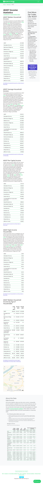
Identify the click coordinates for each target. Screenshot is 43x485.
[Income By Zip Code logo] (8, 1)
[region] (13, 379)
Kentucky (8, 4)
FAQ (3, 473)
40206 (11, 34)
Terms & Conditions (30, 473)
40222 (17, 33)
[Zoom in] (4, 367)
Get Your (32, 67)
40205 (10, 33)
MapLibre (8, 390)
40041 (9, 23)
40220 (4, 34)
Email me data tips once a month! (21, 471)
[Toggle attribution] (22, 390)
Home (4, 4)
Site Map (24, 473)
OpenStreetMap (16, 390)
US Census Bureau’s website (16, 408)
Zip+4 (21, 473)
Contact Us (6, 473)
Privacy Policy (21, 474)
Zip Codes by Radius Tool (14, 473)
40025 (23, 22)
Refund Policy (37, 473)
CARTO (12, 390)
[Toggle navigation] (38, 2)
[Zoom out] (4, 368)
